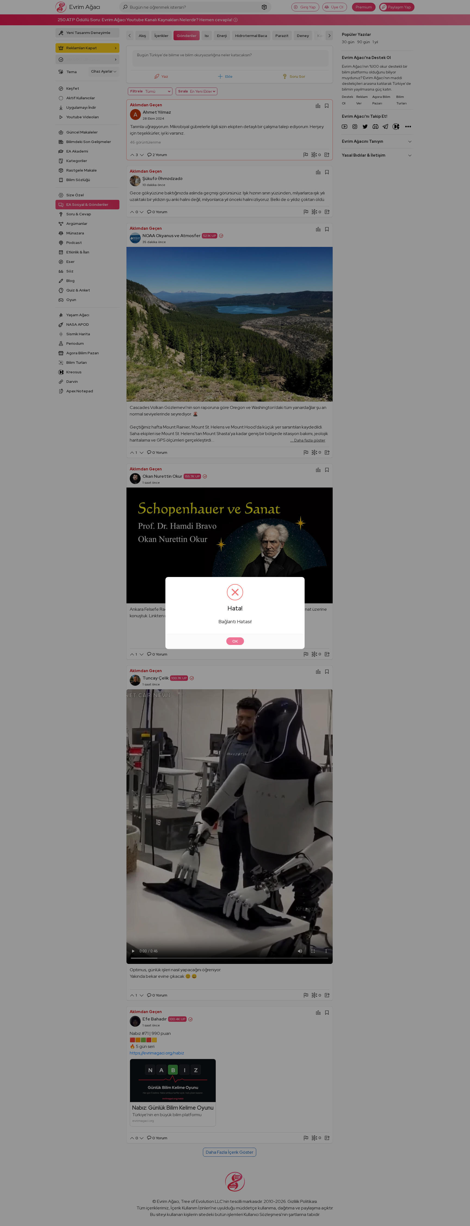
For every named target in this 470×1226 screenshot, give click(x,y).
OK (235, 641)
